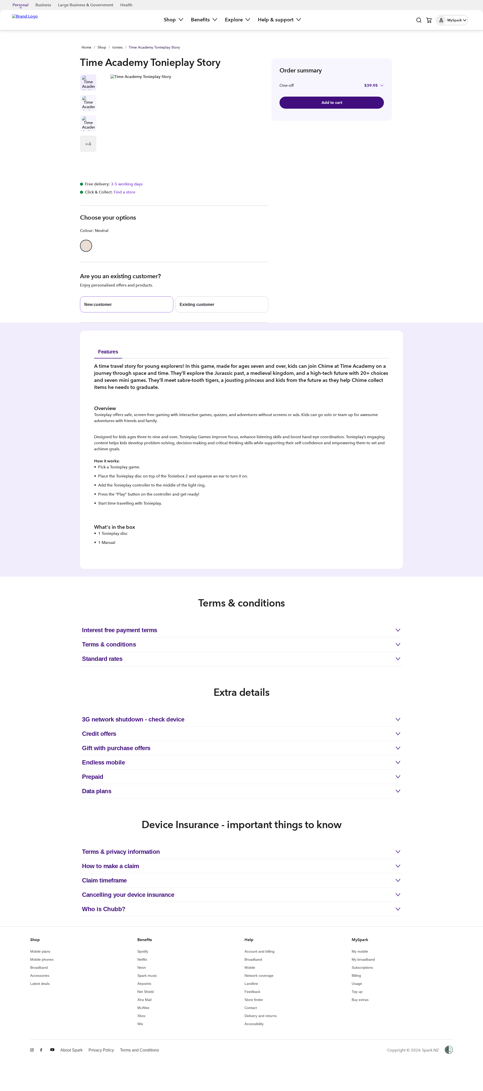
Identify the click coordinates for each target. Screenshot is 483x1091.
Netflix (142, 959)
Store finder (254, 1000)
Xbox (141, 1016)
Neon (141, 967)
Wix (140, 1024)
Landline (251, 984)
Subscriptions (362, 967)
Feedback (252, 992)
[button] (452, 20)
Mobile (250, 967)
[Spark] (25, 19)
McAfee (143, 1008)
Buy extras (360, 1000)
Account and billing (259, 951)
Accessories (39, 976)
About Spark (71, 1050)
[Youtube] (52, 1050)
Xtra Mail (144, 1000)
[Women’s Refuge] (449, 1050)
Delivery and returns (261, 1016)
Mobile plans (40, 951)
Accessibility (254, 1024)
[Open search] (419, 20)
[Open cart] (429, 20)
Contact (251, 1008)
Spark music (147, 976)
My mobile (360, 951)
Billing (356, 976)
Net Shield (145, 992)
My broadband (363, 959)
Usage (357, 984)
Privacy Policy (101, 1050)
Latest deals (40, 984)
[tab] (108, 351)
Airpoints (144, 984)
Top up (357, 992)
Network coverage (259, 976)
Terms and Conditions (139, 1050)
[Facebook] (42, 1050)
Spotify (142, 951)
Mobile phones (42, 959)
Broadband (39, 967)
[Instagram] (32, 1050)
